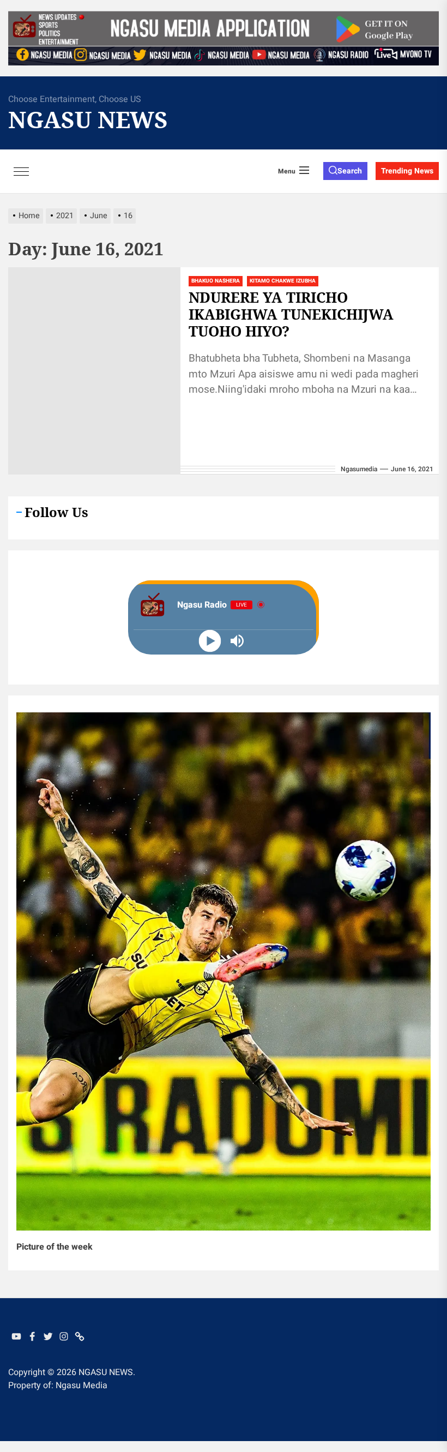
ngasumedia (359, 469)
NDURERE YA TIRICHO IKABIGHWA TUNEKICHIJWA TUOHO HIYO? (291, 314)
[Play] (210, 641)
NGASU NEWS (88, 119)
